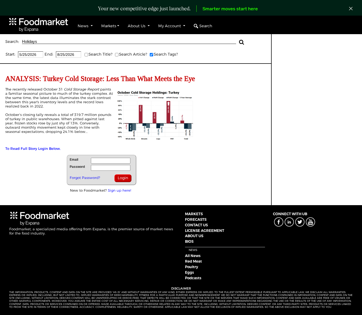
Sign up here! (119, 190)
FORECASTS (195, 219)
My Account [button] (170, 26)
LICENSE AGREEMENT (204, 230)
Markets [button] (108, 26)
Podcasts (193, 278)
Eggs (189, 272)
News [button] (84, 26)
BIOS (189, 241)
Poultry (191, 267)
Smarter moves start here (230, 9)
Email (74, 159)
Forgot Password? (85, 178)
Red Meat (193, 261)
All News (193, 256)
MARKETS (194, 214)
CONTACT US (196, 225)
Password (77, 167)
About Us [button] (137, 26)
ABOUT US (194, 236)
